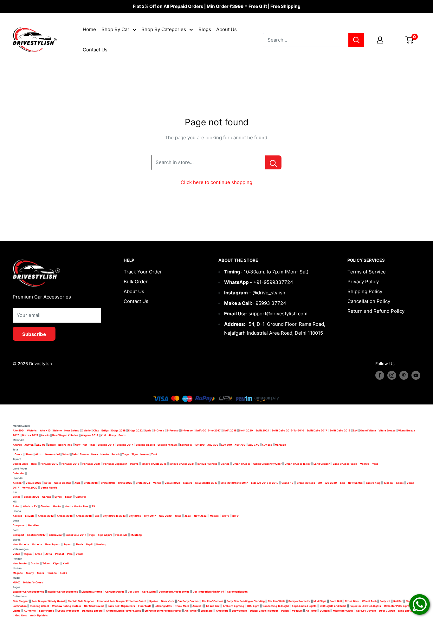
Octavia (37, 544)
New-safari (52, 454)
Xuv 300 (212, 444)
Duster (35, 563)
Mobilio (214, 515)
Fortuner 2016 (70, 463)
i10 (320, 482)
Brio (97, 515)
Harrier (104, 454)
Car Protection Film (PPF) (208, 591)
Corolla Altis (20, 463)
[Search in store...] (273, 162)
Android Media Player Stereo (123, 610)
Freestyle (121, 534)
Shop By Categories (163, 29)
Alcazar (18, 482)
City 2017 (150, 515)
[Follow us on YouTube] (415, 375)
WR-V (225, 515)
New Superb (52, 544)
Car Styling (149, 591)
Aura (77, 482)
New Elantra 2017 (206, 482)
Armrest (197, 605)
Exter (47, 482)
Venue (157, 482)
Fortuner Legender (115, 463)
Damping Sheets (92, 610)
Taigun (27, 553)
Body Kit (385, 601)
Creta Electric (62, 482)
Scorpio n (186, 444)
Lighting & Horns (91, 591)
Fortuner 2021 (91, 463)
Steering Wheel (39, 605)
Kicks (63, 573)
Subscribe (34, 334)
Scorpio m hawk (168, 444)
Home (89, 29)
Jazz (187, 515)
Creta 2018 (108, 482)
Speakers (207, 610)
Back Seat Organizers (121, 605)
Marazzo (280, 444)
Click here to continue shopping (216, 182)
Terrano (52, 573)
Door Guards (387, 610)
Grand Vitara (368, 430)
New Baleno (71, 430)
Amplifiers (222, 610)
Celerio (86, 430)
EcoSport (18, 534)
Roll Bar (398, 601)
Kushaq (101, 544)
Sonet (68, 496)
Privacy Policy (363, 282)
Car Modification (237, 591)
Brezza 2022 (30, 435)
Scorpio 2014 (106, 444)
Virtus (16, 553)
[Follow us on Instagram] (391, 375)
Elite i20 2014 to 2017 (234, 482)
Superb (67, 544)
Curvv (18, 454)
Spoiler (153, 601)
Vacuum (297, 610)
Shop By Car (115, 29)
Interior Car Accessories (63, 591)
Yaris (375, 463)
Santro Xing (373, 482)
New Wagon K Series (65, 435)
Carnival (80, 496)
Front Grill (336, 601)
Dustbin (325, 610)
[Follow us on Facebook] (379, 375)
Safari (65, 454)
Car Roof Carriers (212, 601)
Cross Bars (352, 601)
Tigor (135, 454)
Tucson (388, 482)
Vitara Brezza (387, 430)
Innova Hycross (207, 463)
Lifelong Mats (163, 605)
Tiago (125, 454)
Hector (57, 506)
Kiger (56, 563)
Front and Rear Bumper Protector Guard (121, 601)
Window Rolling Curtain (66, 605)
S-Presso (172, 430)
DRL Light (253, 605)
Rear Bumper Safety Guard (48, 601)
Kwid (66, 563)
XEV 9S (40, 444)
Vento (79, 553)
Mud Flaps (319, 601)
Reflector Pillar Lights (397, 605)
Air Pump (311, 610)
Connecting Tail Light (275, 605)
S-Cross (159, 430)
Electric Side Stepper (81, 601)
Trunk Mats (182, 605)
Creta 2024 (143, 482)
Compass (19, 525)
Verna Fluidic (49, 487)
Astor (16, 506)
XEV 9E (29, 444)
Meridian (33, 525)
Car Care (133, 591)
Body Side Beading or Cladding (246, 601)
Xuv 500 (226, 444)
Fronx (122, 435)
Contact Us (95, 50)
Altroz (39, 454)
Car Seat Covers (94, 605)
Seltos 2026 (31, 496)
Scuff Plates (46, 610)
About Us (226, 29)
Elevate (30, 515)
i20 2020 (331, 482)
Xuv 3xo (267, 444)
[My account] (380, 39)
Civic (178, 515)
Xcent (400, 482)
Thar (92, 444)
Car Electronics (115, 591)
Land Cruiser (321, 463)
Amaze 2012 (46, 515)
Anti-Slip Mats (39, 615)
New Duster (20, 563)
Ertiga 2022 (135, 430)
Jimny (112, 435)
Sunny (30, 573)
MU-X (16, 582)
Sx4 (355, 430)
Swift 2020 (246, 430)
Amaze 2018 (84, 515)
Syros (58, 496)
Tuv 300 (199, 444)
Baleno (57, 430)
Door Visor (167, 601)
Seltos (17, 496)
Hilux (34, 463)
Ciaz (96, 430)
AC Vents (30, 610)
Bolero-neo (65, 444)
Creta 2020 (125, 482)
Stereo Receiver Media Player (163, 610)
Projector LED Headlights (365, 605)
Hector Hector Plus (76, 506)
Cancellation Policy (368, 301)
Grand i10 (287, 482)
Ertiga (105, 430)
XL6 (103, 435)
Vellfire (364, 463)
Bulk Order (136, 282)
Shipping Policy (364, 291)
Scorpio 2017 (125, 444)
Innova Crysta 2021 (182, 463)
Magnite (18, 573)
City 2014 (135, 515)
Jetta (48, 553)
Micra (40, 573)
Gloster (45, 506)
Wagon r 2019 (89, 435)
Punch (116, 454)
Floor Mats (145, 605)
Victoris (32, 430)
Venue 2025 (33, 482)
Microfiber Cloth (343, 610)
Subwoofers (239, 610)
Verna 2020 (29, 487)
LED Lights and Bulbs (333, 605)
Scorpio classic (145, 444)
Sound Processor (68, 610)
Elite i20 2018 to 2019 (264, 482)
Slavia (79, 544)
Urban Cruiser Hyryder (267, 463)
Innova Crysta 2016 (154, 463)
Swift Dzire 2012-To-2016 (288, 430)
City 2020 (165, 515)
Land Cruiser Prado (345, 463)
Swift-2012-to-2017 (208, 430)
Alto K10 (45, 430)
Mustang (136, 534)
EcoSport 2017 (36, 534)
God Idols (21, 615)
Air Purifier (190, 610)
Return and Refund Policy (375, 311)
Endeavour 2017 (76, 534)
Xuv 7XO (253, 444)
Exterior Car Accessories (28, 591)
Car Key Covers (366, 610)
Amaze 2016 (65, 515)
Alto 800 (18, 430)
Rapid (89, 544)
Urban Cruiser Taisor (297, 463)
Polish (285, 610)
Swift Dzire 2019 (340, 430)
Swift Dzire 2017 (317, 430)
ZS (93, 506)
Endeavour (55, 534)
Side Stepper (21, 601)
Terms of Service (366, 272)
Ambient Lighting (233, 605)
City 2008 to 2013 (114, 515)
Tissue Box (213, 605)
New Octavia (21, 544)
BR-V (235, 515)
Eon (342, 482)
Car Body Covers (188, 601)
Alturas (17, 444)
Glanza (225, 463)
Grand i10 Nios (306, 482)
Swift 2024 (262, 430)
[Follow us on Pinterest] (403, 375)
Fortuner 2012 (49, 463)
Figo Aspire (105, 534)
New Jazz (200, 515)
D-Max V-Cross (33, 582)
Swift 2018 (229, 430)
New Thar (81, 444)
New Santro (355, 482)
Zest (154, 454)
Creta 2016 (91, 482)
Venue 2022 (172, 482)
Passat (59, 553)
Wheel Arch (369, 601)
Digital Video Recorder (264, 610)
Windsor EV (30, 506)
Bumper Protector (299, 601)
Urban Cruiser (241, 463)
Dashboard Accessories (174, 591)
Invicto (45, 435)
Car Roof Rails (276, 601)
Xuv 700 (240, 444)
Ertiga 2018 (118, 430)
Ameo (38, 553)
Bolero (52, 444)
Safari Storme (80, 454)
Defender (18, 473)
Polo (70, 553)
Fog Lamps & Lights (304, 605)
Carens (46, 496)
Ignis (148, 430)
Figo (92, 534)
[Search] (356, 40)
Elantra (187, 482)
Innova (134, 463)
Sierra (29, 454)
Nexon (144, 454)
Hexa (94, 454)
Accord (17, 515)
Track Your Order (143, 272)
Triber (46, 563)
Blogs (204, 29)
